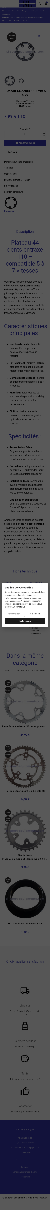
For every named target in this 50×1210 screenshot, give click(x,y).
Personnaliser (14, 614)
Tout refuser (35, 614)
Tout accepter (25, 621)
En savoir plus (19, 607)
